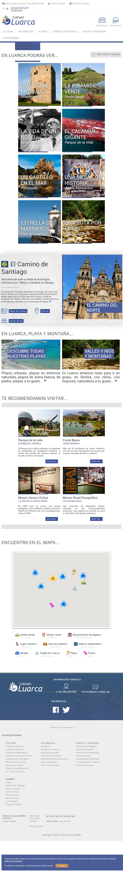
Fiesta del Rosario (84, 749)
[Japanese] (16, 10)
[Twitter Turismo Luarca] (7, 9)
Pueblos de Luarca (50, 749)
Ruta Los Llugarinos (50, 765)
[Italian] (12, 10)
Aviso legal (34, 816)
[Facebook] (55, 713)
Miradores (46, 746)
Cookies (33, 821)
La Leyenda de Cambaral (88, 762)
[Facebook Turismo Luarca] (4, 9)
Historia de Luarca (84, 765)
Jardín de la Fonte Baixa (17, 759)
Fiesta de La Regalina (86, 746)
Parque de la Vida (14, 765)
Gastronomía (11, 38)
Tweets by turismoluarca (61, 727)
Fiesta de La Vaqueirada (87, 752)
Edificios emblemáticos (16, 752)
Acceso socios (36, 826)
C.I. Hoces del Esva (15, 771)
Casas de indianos (14, 746)
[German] (26, 7)
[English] (18, 7)
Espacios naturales (50, 752)
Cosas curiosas (13, 788)
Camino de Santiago (65, 31)
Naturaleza (26, 31)
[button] (73, 572)
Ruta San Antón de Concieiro (54, 759)
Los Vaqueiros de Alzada (87, 759)
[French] (22, 7)
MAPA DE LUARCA (81, 4)
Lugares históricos (14, 749)
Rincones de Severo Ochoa (19, 755)
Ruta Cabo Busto (49, 762)
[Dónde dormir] (102, 22)
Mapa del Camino (18, 311)
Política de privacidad (13, 861)
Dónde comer (12, 798)
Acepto (62, 866)
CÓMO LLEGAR (58, 4)
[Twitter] (66, 713)
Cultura (8, 31)
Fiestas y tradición (94, 31)
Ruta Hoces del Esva (51, 755)
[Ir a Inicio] (19, 27)
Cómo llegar (11, 801)
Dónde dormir (16, 321)
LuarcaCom (64, 821)
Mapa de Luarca (13, 804)
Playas (43, 31)
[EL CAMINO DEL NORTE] (92, 287)
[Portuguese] (20, 10)
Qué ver (45, 311)
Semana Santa (83, 755)
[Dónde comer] (116, 22)
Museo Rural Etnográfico (17, 768)
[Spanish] (13, 7)
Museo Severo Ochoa (16, 762)
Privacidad (34, 818)
